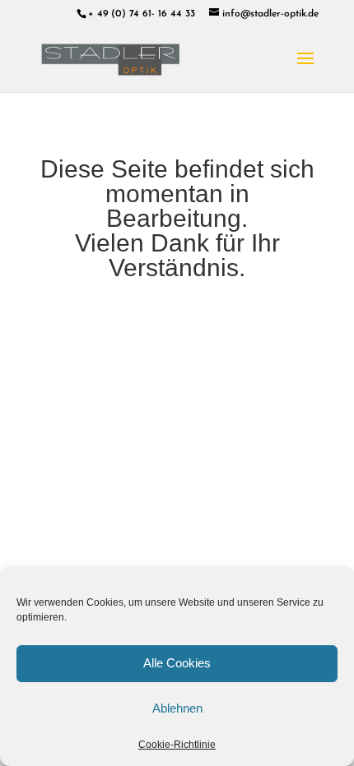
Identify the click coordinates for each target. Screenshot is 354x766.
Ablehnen (177, 708)
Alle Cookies (177, 663)
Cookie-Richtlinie (177, 744)
